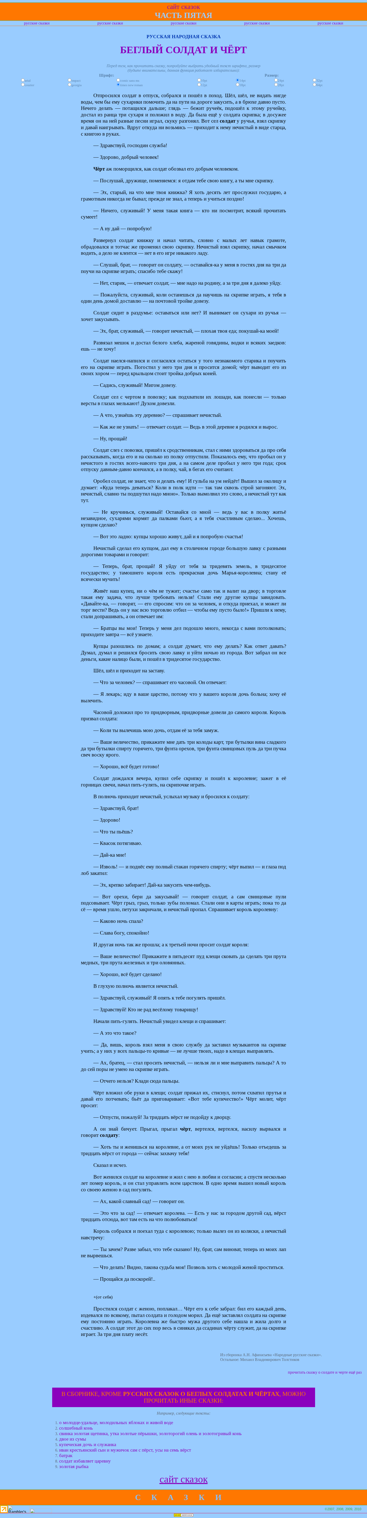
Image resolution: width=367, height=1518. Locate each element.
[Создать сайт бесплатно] (183, 1515)
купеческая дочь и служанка (87, 1444)
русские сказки (37, 23)
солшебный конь (76, 1428)
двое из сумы (72, 1439)
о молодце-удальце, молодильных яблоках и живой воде (116, 1422)
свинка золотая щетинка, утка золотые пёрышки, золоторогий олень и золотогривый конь (150, 1433)
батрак (65, 1455)
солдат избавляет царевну (85, 1461)
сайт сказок (184, 1479)
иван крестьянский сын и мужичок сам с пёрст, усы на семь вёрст (125, 1450)
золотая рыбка (73, 1466)
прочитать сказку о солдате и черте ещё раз (325, 1372)
